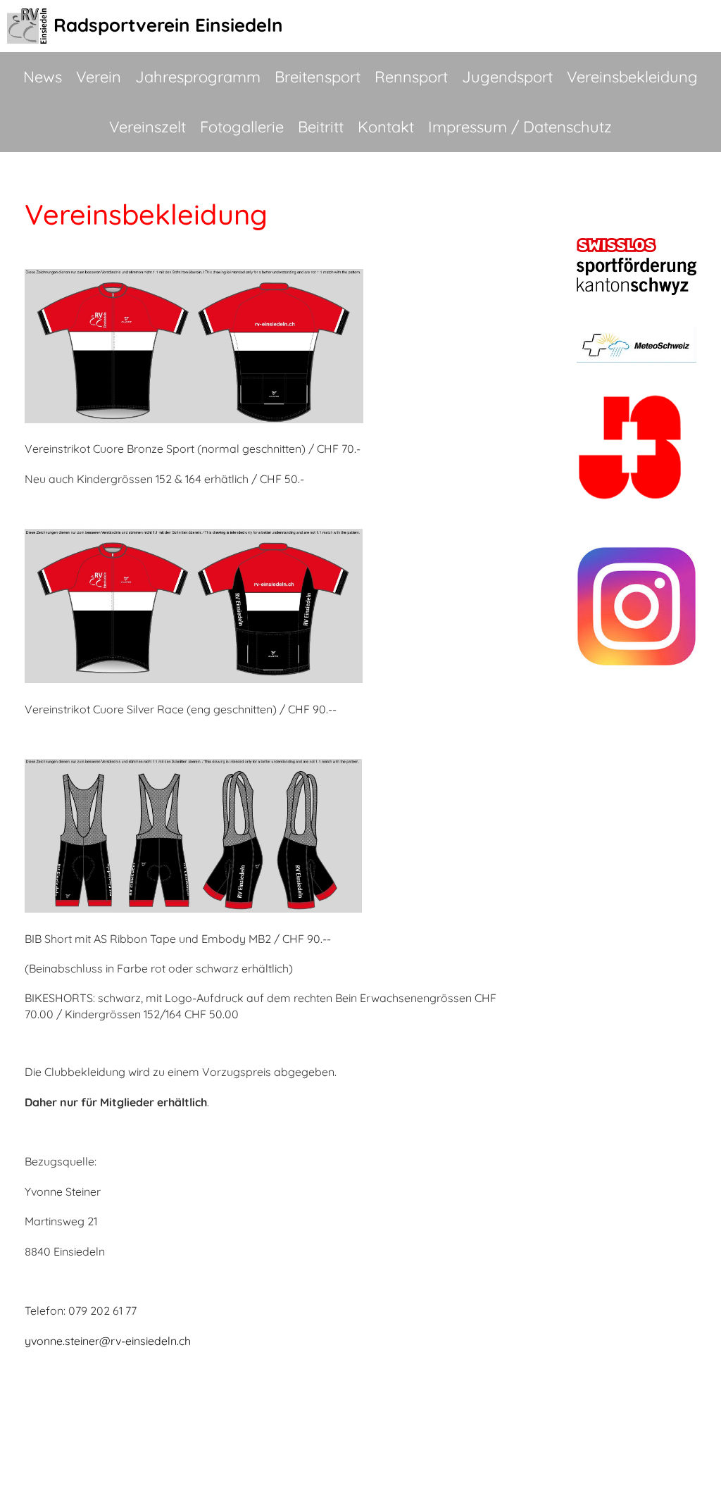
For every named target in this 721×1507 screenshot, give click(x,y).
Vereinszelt (147, 127)
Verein (98, 77)
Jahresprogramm (198, 77)
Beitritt (321, 127)
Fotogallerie (242, 127)
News (42, 77)
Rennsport (411, 77)
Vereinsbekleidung (632, 77)
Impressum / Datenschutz (520, 127)
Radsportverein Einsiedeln (168, 25)
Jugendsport (507, 77)
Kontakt (386, 127)
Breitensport (317, 77)
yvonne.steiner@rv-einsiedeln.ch (108, 1341)
